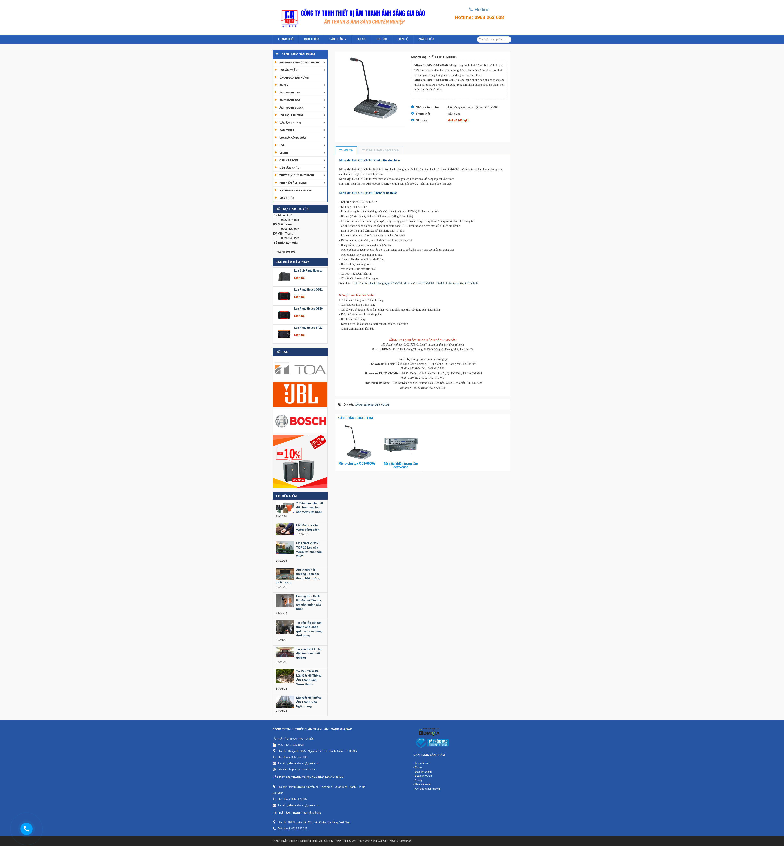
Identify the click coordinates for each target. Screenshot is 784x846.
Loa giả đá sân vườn (294, 77)
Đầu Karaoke (288, 160)
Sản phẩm (336, 39)
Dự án (361, 39)
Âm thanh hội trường (427, 788)
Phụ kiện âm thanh (293, 183)
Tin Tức (381, 39)
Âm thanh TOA (289, 100)
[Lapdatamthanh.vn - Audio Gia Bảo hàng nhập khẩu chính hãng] (351, 16)
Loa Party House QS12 (308, 269)
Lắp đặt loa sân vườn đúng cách (308, 527)
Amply (283, 85)
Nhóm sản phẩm (427, 107)
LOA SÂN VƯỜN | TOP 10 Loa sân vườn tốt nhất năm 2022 (309, 550)
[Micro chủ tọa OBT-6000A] (357, 442)
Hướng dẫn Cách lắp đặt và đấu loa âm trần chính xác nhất (308, 602)
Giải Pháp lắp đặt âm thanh (299, 62)
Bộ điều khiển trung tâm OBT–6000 (401, 465)
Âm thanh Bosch (291, 107)
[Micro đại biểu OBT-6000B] (371, 88)
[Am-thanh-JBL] (300, 394)
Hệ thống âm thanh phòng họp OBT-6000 (378, 283)
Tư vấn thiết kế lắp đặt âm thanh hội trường (309, 653)
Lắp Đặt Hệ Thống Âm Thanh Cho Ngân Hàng (309, 702)
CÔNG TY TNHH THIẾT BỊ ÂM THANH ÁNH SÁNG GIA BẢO (312, 729)
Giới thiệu (311, 39)
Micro (283, 153)
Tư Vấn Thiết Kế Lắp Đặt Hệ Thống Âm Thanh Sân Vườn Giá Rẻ (309, 678)
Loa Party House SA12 (308, 307)
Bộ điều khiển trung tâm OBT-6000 (457, 283)
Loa (282, 145)
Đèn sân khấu (289, 167)
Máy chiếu (426, 39)
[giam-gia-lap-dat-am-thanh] (300, 461)
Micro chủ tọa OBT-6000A (419, 283)
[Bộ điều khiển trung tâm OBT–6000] (401, 442)
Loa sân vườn (423, 775)
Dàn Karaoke (422, 784)
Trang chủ (285, 39)
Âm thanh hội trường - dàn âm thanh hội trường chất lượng (298, 576)
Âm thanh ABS (289, 92)
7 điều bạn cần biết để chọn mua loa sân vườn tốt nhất (309, 507)
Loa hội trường (291, 115)
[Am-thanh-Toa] (300, 367)
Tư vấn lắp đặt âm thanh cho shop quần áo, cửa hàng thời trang (309, 629)
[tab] (346, 150)
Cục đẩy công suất (292, 137)
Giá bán (421, 120)
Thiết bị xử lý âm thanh (296, 175)
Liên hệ (403, 39)
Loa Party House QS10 (308, 288)
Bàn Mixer (286, 130)
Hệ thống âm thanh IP (295, 190)
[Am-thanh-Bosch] (300, 420)
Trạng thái (423, 113)
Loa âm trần (288, 70)
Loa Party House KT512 (309, 326)
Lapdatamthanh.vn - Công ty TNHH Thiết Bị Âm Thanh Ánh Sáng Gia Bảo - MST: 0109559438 (355, 840)
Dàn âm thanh (290, 123)
